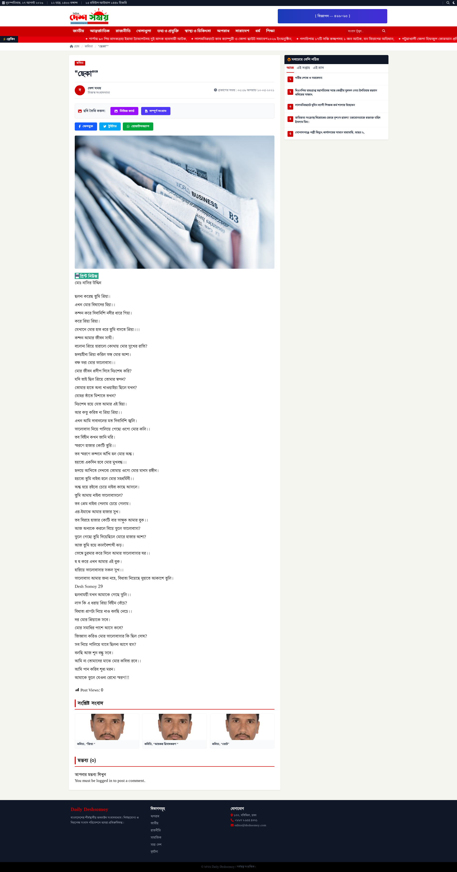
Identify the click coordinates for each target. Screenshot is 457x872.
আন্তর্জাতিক (99, 31)
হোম (76, 47)
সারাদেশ (242, 31)
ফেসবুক (88, 126)
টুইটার (112, 126)
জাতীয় (78, 31)
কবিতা (89, 47)
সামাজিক (156, 837)
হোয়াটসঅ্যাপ (140, 126)
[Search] (448, 3)
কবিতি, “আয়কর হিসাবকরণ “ (161, 744)
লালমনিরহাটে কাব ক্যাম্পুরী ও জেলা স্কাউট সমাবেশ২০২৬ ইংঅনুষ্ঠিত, (201, 39)
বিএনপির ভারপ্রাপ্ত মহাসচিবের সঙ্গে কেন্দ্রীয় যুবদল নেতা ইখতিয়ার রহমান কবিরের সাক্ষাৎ (336, 93)
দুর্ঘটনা (154, 851)
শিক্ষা (270, 31)
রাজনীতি (123, 31)
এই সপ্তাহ (303, 68)
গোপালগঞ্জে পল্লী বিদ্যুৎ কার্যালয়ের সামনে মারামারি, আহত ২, (330, 133)
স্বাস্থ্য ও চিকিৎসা (198, 31)
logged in (104, 780)
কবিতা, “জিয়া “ (86, 744)
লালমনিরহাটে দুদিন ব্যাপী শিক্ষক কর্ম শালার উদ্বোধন (325, 105)
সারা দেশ (156, 844)
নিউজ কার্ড (127, 111)
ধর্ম (257, 31)
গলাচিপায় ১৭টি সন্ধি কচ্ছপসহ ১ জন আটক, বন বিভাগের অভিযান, (305, 39)
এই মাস (318, 68)
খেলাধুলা (143, 31)
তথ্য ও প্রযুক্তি (168, 31)
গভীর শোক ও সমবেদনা (308, 78)
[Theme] (454, 3)
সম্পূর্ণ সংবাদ (157, 111)
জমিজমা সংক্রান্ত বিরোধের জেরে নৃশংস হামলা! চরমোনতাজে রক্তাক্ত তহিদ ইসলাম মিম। (337, 120)
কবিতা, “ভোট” (220, 744)
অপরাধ (223, 31)
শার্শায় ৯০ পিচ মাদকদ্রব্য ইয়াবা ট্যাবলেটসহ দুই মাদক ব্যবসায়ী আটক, (96, 39)
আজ (290, 68)
